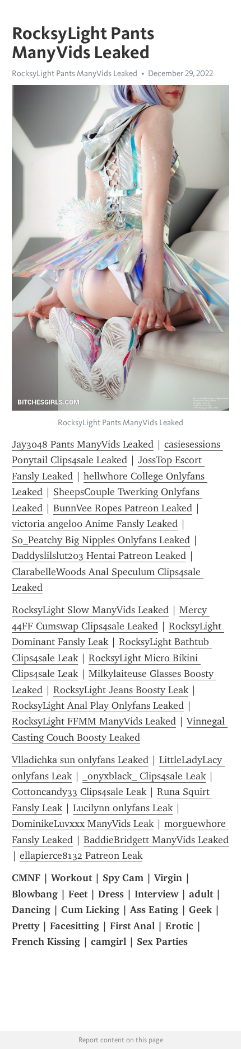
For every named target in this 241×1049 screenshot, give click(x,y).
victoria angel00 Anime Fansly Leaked (95, 524)
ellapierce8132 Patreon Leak (81, 855)
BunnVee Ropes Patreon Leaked (122, 508)
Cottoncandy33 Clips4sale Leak (79, 791)
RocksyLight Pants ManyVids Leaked (74, 73)
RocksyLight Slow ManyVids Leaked (90, 610)
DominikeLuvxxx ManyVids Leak (83, 823)
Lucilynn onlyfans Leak (123, 808)
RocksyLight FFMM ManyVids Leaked (94, 721)
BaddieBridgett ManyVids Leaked (156, 840)
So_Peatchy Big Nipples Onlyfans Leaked (101, 540)
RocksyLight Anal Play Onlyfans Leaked (98, 705)
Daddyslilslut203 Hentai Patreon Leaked (99, 555)
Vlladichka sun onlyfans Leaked (80, 760)
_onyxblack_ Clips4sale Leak (144, 776)
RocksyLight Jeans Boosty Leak (120, 690)
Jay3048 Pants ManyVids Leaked (83, 444)
